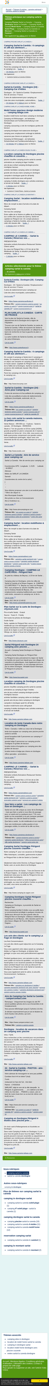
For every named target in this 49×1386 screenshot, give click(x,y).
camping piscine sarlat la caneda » (18, 42)
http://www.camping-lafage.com (20, 719)
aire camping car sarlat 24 (23, 409)
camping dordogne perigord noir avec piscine (21, 987)
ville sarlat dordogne (12, 842)
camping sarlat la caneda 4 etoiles (19, 77)
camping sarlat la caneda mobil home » (19, 106)
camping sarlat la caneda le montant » (19, 195)
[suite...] (21, 69)
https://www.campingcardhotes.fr (21, 301)
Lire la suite (8, 296)
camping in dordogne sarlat (18, 1198)
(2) (24, 1250)
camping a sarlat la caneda (32, 514)
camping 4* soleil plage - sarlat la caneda (21, 191)
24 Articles (10, 103)
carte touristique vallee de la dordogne (17, 517)
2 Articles (9, 226)
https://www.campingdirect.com (20, 556)
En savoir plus (37, 1384)
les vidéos (21, 36)
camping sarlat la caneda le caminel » (19, 232)
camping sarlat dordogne (14, 840)
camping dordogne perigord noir (32, 990)
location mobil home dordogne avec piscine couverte (22, 1349)
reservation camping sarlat (12, 800)
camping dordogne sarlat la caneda (26, 304)
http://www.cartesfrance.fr (19, 347)
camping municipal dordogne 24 (22, 308)
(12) (23, 1228)
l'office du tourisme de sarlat (34, 840)
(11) (23, 1224)
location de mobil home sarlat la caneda (24, 1342)
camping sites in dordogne (18, 1339)
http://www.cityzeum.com (18, 641)
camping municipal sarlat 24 (26, 306)
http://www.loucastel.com (18, 677)
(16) (23, 1221)
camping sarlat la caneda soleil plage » (20, 150)
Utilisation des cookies (23, 1363)
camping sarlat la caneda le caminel (25, 795)
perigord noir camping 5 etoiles (33, 800)
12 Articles (10, 144)
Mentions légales (17, 1361)
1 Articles (9, 186)
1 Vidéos (20, 103)
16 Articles (10, 72)
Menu (43, 2)
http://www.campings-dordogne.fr (21, 835)
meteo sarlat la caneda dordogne (21, 1353)
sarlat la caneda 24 (31, 414)
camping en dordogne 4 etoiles (27, 985)
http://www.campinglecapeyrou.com (22, 603)
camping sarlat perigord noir (26, 559)
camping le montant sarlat (17, 1246)
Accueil (6, 1361)
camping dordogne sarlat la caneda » (19, 83)
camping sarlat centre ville (21, 564)
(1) (23, 1204)
